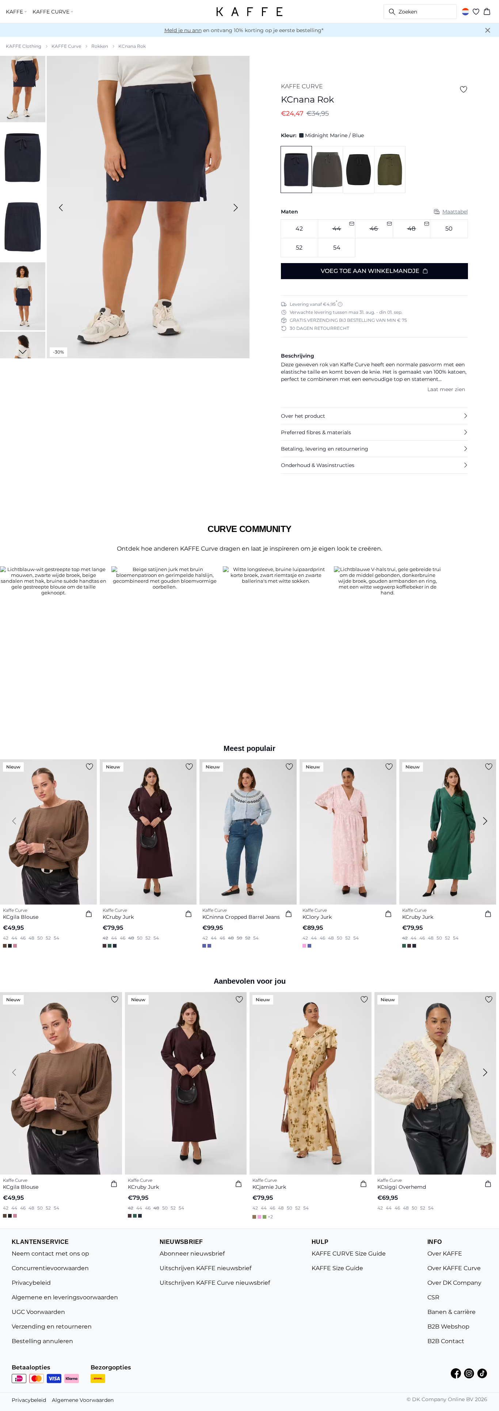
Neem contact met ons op (50, 1253)
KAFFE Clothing (23, 46)
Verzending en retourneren (52, 1326)
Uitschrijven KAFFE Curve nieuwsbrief (215, 1282)
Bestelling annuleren (42, 1341)
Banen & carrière (451, 1311)
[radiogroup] (374, 238)
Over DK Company (454, 1282)
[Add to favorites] (463, 89)
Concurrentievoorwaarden (50, 1268)
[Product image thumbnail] (22, 88)
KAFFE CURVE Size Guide (349, 1253)
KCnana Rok (132, 46)
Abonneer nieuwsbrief (192, 1253)
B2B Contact (445, 1341)
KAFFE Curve (66, 46)
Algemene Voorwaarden (83, 1400)
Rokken (99, 46)
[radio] (299, 229)
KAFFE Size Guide (337, 1268)
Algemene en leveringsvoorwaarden (65, 1297)
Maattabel (455, 211)
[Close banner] (487, 30)
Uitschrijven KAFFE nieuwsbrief (205, 1268)
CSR (433, 1297)
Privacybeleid (31, 1282)
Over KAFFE (444, 1253)
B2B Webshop (448, 1326)
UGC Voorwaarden (38, 1311)
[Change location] (465, 12)
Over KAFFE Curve (454, 1268)
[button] (374, 416)
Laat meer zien (446, 389)
